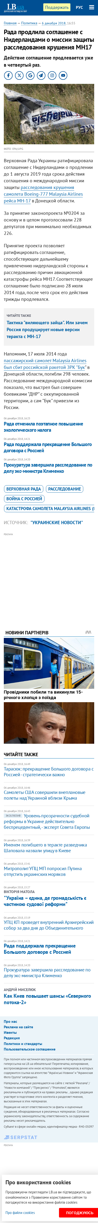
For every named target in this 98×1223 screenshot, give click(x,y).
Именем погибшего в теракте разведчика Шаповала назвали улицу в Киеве (45, 848)
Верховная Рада (23, 489)
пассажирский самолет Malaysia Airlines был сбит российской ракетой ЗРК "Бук (45, 363)
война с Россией (24, 498)
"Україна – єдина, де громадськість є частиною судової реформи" (45, 900)
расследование (64, 489)
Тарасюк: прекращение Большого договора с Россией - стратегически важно (48, 772)
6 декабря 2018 (54, 23)
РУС (79, 7)
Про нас (10, 1021)
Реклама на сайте (18, 1026)
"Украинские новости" (56, 522)
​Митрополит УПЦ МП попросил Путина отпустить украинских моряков (43, 871)
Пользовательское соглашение (29, 1049)
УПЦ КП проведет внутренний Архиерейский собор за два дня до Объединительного (48, 925)
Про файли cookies (20, 1212)
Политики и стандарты (23, 1043)
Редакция (12, 1037)
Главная (10, 23)
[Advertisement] (49, 575)
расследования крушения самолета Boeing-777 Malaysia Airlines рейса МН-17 (43, 194)
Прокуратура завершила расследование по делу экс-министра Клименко (48, 468)
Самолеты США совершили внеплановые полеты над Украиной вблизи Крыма (44, 795)
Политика (29, 23)
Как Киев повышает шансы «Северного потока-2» (47, 998)
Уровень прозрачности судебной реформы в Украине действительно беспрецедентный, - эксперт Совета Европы (47, 821)
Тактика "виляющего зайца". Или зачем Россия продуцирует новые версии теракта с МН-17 (47, 329)
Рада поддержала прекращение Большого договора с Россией (48, 447)
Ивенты (10, 1032)
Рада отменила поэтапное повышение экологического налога (43, 426)
